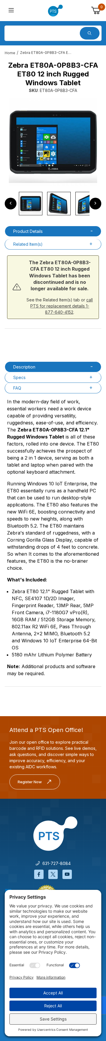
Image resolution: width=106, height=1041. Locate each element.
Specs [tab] (19, 377)
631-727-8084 (55, 863)
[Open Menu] (11, 10)
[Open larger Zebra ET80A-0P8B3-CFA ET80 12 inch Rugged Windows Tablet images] (53, 142)
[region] (53, 203)
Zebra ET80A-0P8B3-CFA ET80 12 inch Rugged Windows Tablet (46, 52)
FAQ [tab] (17, 387)
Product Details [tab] (28, 231)
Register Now (30, 781)
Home (10, 53)
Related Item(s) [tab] (28, 244)
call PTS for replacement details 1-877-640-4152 (61, 306)
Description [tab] (24, 366)
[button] (30, 203)
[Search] (90, 33)
